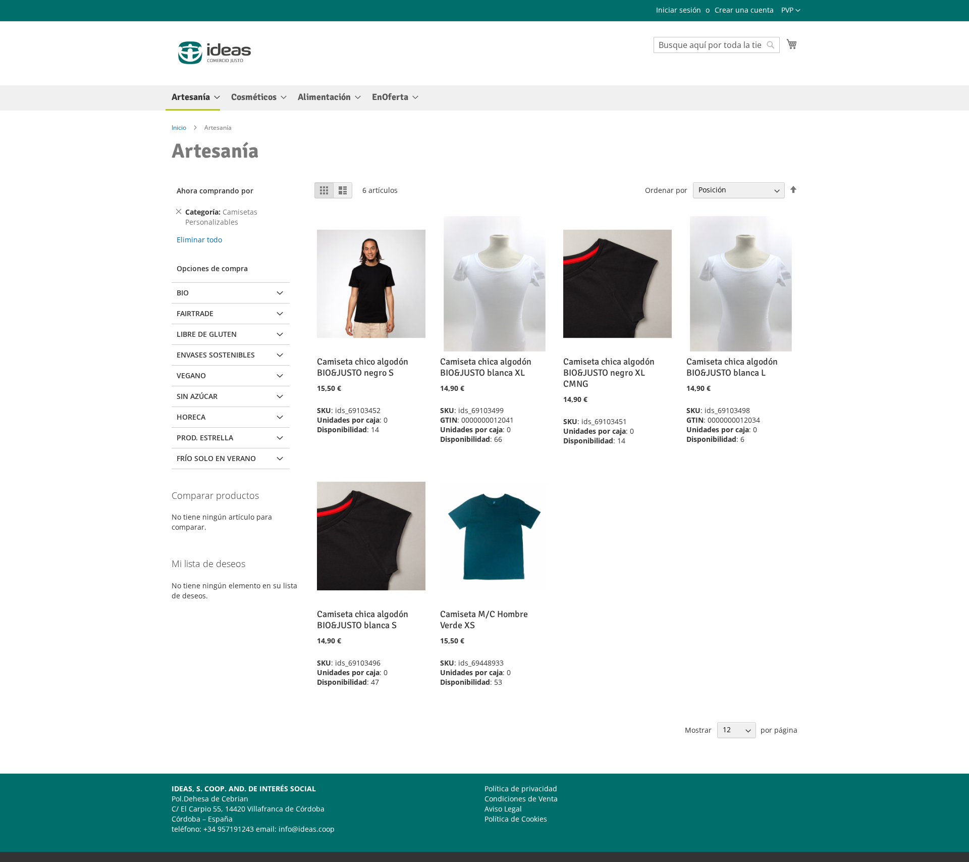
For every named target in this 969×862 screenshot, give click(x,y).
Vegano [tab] (191, 375)
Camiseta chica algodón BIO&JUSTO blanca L (732, 367)
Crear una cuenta (744, 10)
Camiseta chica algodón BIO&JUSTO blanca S (362, 620)
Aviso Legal (503, 809)
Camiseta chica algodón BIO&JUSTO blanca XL (485, 367)
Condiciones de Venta (521, 798)
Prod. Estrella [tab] (205, 437)
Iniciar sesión (678, 10)
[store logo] (214, 53)
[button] (790, 10)
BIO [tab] (183, 292)
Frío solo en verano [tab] (216, 458)
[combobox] (717, 45)
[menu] (484, 98)
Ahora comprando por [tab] (215, 190)
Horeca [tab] (191, 417)
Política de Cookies (515, 819)
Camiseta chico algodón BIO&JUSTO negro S (362, 367)
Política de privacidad (520, 788)
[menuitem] (193, 98)
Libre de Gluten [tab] (207, 334)
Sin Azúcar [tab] (197, 396)
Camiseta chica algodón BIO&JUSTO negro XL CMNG (609, 372)
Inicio (180, 127)
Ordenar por (666, 189)
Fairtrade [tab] (195, 313)
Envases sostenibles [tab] (216, 355)
